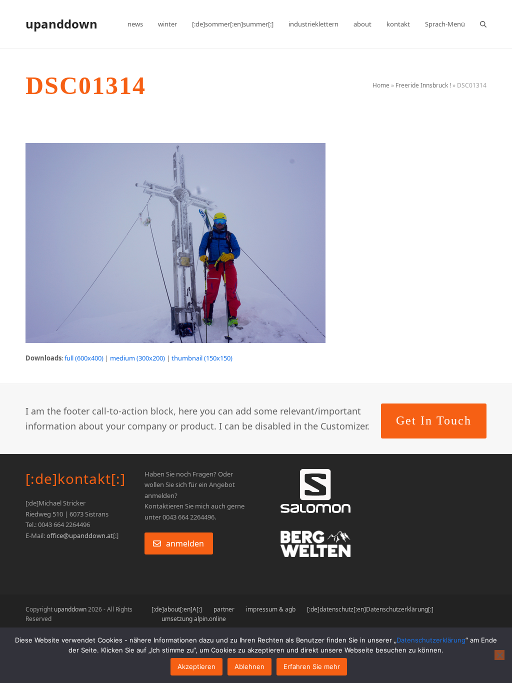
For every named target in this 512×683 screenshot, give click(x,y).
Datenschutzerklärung (431, 640)
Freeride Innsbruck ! (423, 85)
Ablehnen (249, 666)
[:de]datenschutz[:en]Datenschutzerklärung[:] (370, 609)
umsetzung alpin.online (194, 618)
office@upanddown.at (79, 535)
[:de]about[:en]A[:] (177, 609)
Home (381, 85)
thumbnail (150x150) (202, 358)
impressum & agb (271, 609)
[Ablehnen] (499, 655)
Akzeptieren (197, 666)
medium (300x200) (137, 358)
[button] (483, 24)
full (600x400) (84, 358)
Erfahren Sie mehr (312, 666)
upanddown (62, 24)
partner (224, 609)
